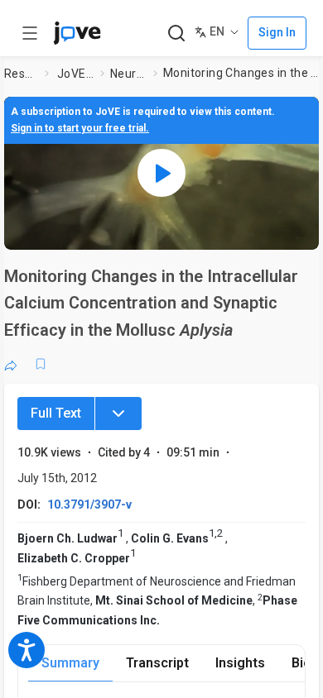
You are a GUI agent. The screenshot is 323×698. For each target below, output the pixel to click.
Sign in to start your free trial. (80, 128)
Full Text (56, 413)
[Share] (10, 364)
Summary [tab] (70, 663)
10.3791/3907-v (89, 504)
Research (21, 73)
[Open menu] (30, 33)
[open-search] (176, 33)
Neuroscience (128, 73)
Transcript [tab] (157, 663)
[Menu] (118, 413)
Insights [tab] (240, 663)
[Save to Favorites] (40, 364)
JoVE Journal (75, 73)
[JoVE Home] (77, 33)
